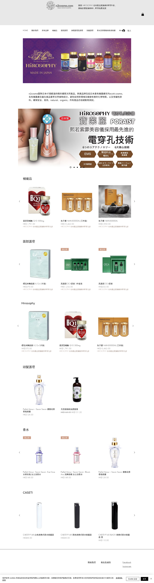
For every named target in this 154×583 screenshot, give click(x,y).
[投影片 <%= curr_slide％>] (77, 167)
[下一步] (132, 139)
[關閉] (151, 579)
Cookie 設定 (132, 579)
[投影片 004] (74, 167)
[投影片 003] (70, 167)
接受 (144, 579)
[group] (77, 206)
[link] (142, 14)
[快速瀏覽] (39, 201)
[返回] (22, 139)
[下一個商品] (134, 201)
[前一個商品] (19, 201)
